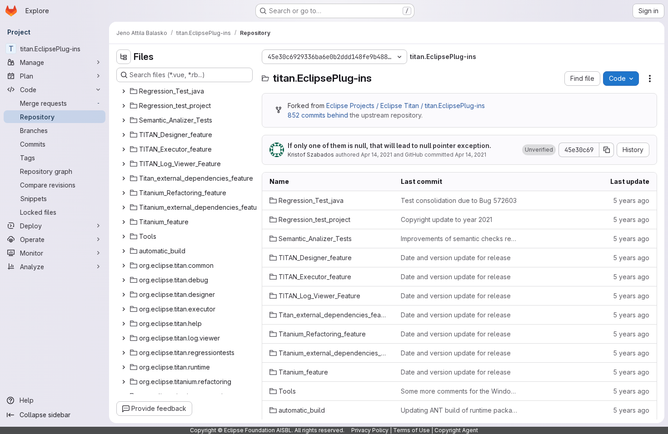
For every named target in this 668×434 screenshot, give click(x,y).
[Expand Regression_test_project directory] (123, 105)
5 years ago (631, 200)
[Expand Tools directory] (123, 236)
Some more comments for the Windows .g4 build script (459, 391)
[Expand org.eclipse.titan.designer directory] (123, 294)
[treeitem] (185, 91)
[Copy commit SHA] (606, 150)
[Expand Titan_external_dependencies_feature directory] (123, 178)
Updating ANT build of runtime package (459, 410)
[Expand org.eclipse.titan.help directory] (123, 323)
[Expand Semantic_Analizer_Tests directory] (123, 120)
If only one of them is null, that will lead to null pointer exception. (389, 145)
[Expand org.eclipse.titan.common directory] (123, 265)
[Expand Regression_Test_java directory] (123, 91)
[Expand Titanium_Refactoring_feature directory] (123, 192)
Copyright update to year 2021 (446, 219)
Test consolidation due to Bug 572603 (459, 200)
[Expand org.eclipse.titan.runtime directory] (123, 367)
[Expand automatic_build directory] (123, 251)
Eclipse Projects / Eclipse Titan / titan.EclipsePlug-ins (405, 105)
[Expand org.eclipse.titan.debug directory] (123, 280)
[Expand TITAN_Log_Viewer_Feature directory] (123, 163)
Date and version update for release (456, 257)
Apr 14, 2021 (376, 154)
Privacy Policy (370, 430)
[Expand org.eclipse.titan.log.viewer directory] (123, 338)
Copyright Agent (456, 430)
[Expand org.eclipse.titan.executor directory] (123, 309)
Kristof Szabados (311, 154)
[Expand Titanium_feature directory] (123, 222)
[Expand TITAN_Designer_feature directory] (123, 134)
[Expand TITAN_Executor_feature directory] (123, 149)
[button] (539, 149)
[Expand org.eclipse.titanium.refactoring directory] (123, 381)
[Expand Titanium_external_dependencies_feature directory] (123, 207)
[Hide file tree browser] (123, 56)
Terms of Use (411, 430)
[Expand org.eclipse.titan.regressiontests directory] (123, 352)
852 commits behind (318, 115)
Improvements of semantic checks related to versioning (459, 238)
